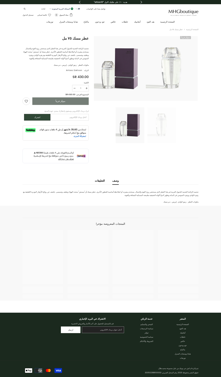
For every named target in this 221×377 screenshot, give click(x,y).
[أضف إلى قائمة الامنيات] (26, 101)
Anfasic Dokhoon (74, 70)
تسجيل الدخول (28, 15)
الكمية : (86, 82)
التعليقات (100, 180)
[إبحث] (35, 8)
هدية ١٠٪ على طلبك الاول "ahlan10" (110, 2)
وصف (115, 180)
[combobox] (37, 8)
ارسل (70, 329)
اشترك (37, 117)
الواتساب (89, 9)
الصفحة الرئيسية (192, 29)
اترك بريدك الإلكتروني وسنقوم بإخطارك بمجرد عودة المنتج (67, 111)
